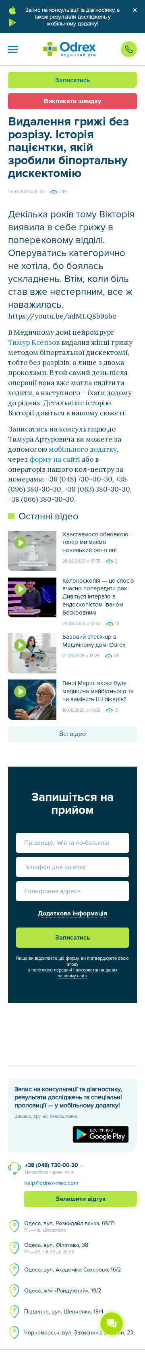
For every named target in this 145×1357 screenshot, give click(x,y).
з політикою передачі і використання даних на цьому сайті (72, 972)
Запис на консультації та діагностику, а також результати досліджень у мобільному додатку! (72, 16)
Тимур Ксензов (34, 342)
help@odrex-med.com (51, 1183)
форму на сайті (54, 459)
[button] (13, 49)
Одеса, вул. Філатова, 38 (56, 1248)
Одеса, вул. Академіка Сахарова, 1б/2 (72, 1269)
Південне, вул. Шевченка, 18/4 (64, 1311)
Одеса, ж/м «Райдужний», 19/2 (62, 1290)
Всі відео (72, 734)
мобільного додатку (83, 449)
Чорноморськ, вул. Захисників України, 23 (78, 1332)
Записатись (72, 80)
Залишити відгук (81, 1199)
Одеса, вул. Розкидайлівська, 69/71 (69, 1226)
